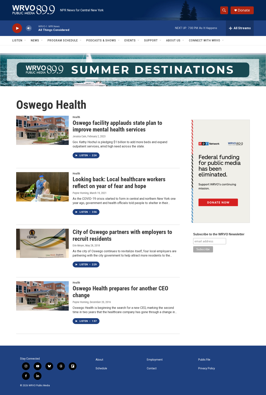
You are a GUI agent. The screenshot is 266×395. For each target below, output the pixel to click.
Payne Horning (81, 192)
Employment (155, 359)
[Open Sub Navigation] (25, 40)
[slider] (35, 28)
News (35, 40)
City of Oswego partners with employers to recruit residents (122, 235)
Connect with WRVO (204, 40)
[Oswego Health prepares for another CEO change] (42, 295)
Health (76, 117)
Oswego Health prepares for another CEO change (120, 292)
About (99, 359)
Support (151, 40)
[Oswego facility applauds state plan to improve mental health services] (42, 130)
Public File (204, 359)
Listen (17, 40)
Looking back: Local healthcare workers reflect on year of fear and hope (119, 182)
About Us (173, 40)
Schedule (101, 368)
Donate (244, 10)
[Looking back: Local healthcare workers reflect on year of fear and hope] (42, 186)
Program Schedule (63, 40)
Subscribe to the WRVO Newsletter (218, 234)
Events (130, 40)
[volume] (29, 28)
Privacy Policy (206, 368)
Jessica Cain (79, 136)
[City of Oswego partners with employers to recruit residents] (42, 243)
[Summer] (133, 69)
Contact (152, 368)
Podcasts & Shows (101, 40)
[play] (17, 28)
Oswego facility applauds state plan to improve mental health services (117, 126)
